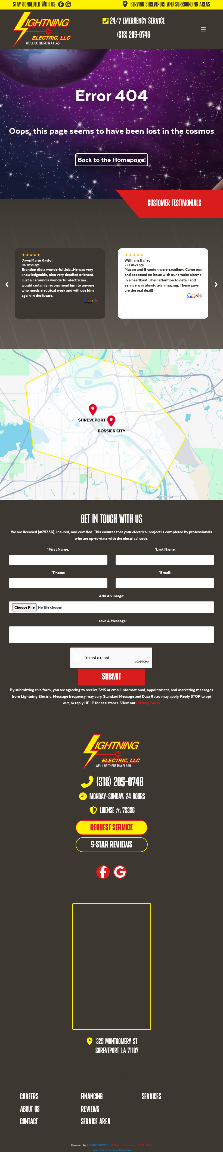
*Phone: (58, 572)
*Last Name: (165, 549)
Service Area (95, 1122)
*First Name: (58, 549)
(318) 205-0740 (133, 35)
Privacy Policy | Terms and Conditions (112, 1149)
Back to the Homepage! (112, 160)
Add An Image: (111, 596)
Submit (111, 677)
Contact (29, 1122)
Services (151, 1097)
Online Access (98, 1145)
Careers (29, 1097)
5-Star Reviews (111, 845)
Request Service (111, 828)
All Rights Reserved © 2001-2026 (131, 1145)
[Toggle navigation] (203, 29)
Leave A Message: (112, 621)
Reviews (90, 1110)
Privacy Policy (148, 703)
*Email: (165, 572)
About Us (29, 1110)
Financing (92, 1097)
